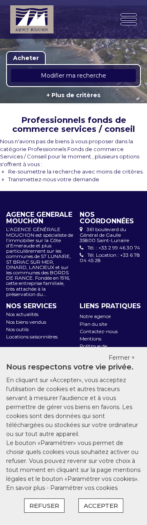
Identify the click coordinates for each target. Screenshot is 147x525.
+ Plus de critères (73, 95)
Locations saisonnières (32, 337)
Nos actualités (22, 314)
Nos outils (17, 329)
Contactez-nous (99, 331)
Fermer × (122, 357)
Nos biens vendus (26, 322)
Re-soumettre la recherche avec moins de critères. (76, 171)
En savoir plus (26, 488)
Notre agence (95, 316)
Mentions (90, 339)
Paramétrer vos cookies (84, 488)
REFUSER (44, 505)
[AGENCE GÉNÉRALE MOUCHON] (31, 19)
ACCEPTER (101, 505)
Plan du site (93, 324)
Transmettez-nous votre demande (53, 179)
